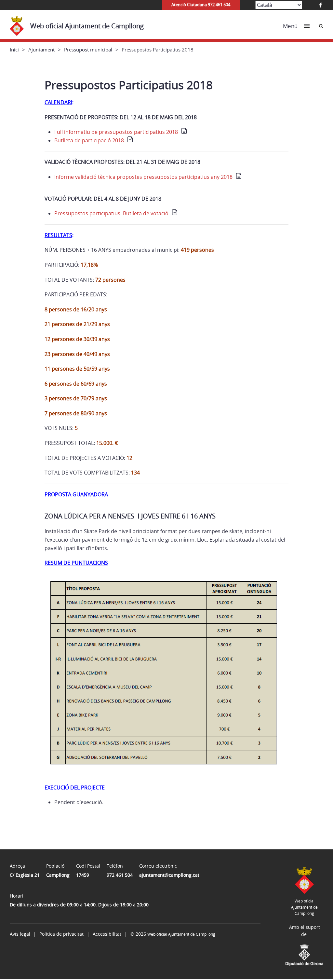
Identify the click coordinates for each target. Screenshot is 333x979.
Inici (14, 49)
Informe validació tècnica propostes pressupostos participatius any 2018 (143, 176)
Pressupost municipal (88, 49)
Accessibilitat (107, 934)
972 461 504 (120, 875)
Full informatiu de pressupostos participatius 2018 (116, 131)
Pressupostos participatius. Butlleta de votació (111, 213)
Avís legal (20, 934)
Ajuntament (41, 49)
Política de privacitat (61, 934)
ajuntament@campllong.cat (169, 875)
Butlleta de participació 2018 (89, 140)
